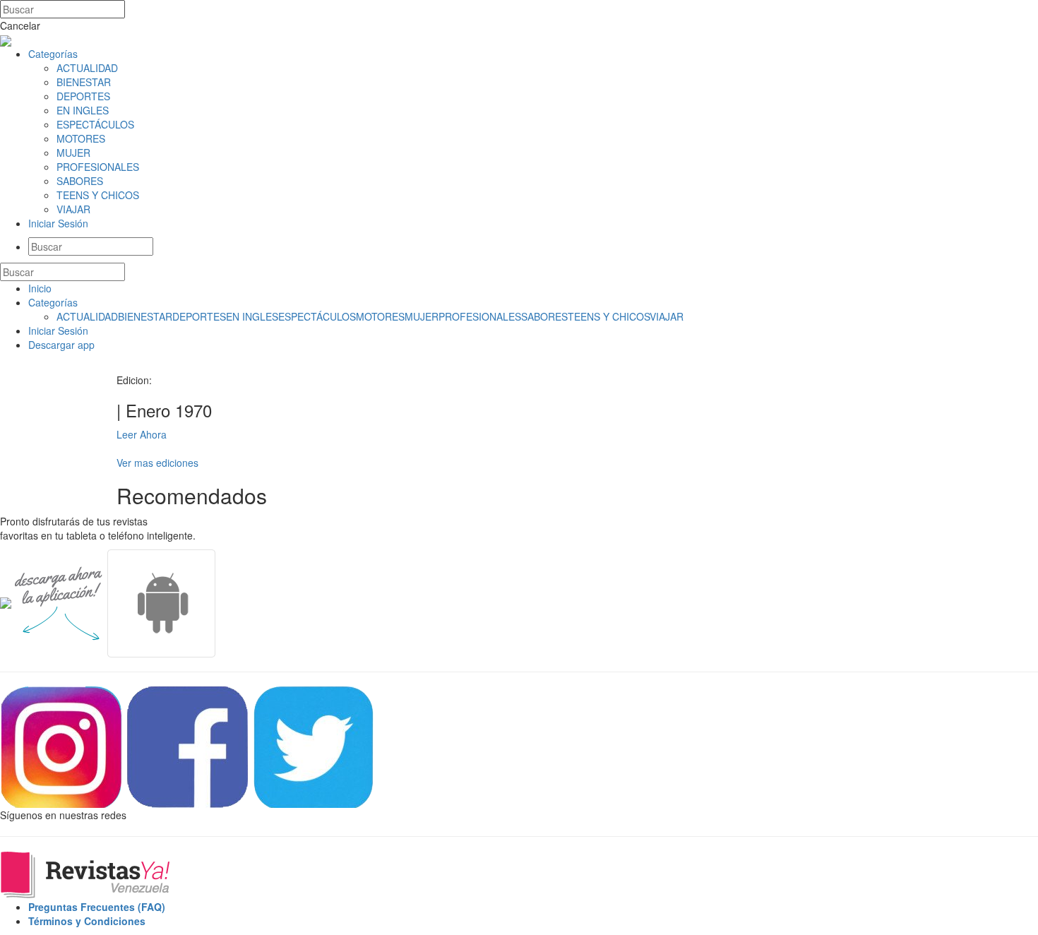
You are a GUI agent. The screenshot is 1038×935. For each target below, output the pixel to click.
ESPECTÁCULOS (95, 124)
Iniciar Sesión (58, 223)
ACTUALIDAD (87, 68)
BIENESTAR (83, 82)
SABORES (79, 181)
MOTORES (80, 138)
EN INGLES (82, 110)
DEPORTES (83, 96)
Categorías (53, 54)
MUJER (73, 152)
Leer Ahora (142, 434)
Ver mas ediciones (157, 462)
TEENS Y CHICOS (97, 195)
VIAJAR (73, 209)
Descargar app (61, 345)
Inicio (40, 288)
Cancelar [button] (20, 25)
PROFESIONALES (97, 167)
